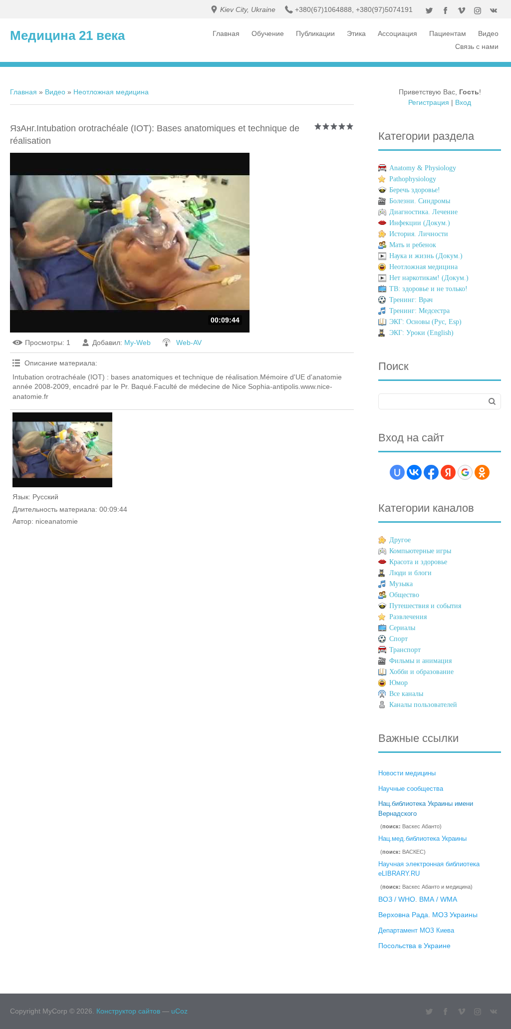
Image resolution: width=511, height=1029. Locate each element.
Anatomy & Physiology (422, 168)
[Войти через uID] (397, 472)
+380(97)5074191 (384, 9)
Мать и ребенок (412, 245)
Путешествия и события (425, 606)
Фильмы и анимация (420, 661)
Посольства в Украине (414, 946)
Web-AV (189, 342)
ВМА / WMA (438, 899)
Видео (55, 92)
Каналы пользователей (423, 704)
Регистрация (428, 102)
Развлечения (408, 617)
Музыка (401, 584)
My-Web (137, 342)
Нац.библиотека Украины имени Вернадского (425, 808)
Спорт (398, 639)
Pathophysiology (412, 179)
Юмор (398, 682)
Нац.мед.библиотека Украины (422, 838)
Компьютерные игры (420, 551)
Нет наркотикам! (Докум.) (429, 278)
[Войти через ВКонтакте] (414, 472)
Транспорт (405, 650)
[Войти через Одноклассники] (482, 472)
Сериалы (402, 628)
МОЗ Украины (455, 915)
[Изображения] (62, 449)
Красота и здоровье (418, 562)
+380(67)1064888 (323, 9)
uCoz (179, 1011)
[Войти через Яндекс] (448, 472)
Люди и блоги (410, 573)
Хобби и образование (421, 672)
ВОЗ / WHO (396, 899)
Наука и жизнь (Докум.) (426, 256)
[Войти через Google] (465, 472)
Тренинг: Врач (411, 300)
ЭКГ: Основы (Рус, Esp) (425, 322)
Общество (404, 595)
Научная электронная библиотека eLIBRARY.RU (429, 869)
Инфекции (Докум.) (419, 223)
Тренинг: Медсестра (419, 311)
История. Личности (418, 234)
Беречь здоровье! (414, 190)
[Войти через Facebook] (431, 472)
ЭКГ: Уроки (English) (421, 333)
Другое (400, 540)
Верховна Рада (403, 915)
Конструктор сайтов (128, 1011)
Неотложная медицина (111, 92)
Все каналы (406, 693)
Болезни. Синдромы (419, 201)
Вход (463, 102)
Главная (23, 92)
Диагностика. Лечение (423, 212)
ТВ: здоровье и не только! (428, 289)
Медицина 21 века (67, 35)
